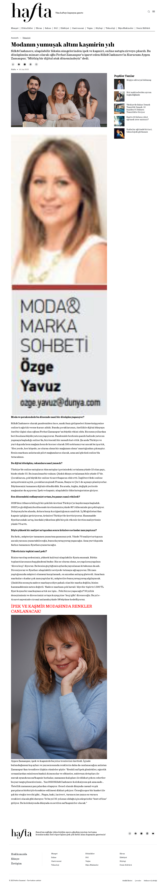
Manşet (15, 28)
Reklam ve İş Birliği (150, 880)
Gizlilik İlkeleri (127, 880)
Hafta (13, 69)
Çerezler (138, 880)
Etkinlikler (27, 28)
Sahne (48, 28)
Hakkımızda (19, 854)
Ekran (39, 28)
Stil (56, 28)
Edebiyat (65, 28)
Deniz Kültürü (143, 28)
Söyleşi (99, 28)
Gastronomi (78, 28)
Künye (15, 858)
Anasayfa (14, 38)
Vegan (90, 28)
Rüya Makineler (125, 28)
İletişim (16, 863)
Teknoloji (110, 28)
